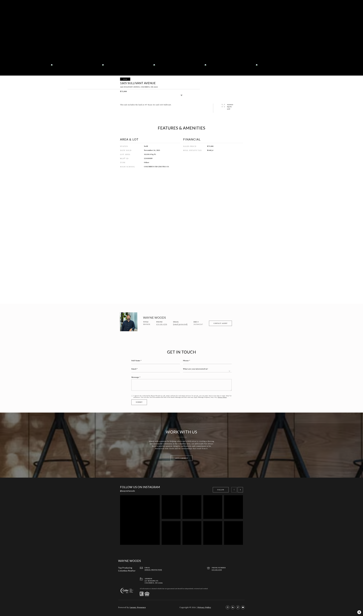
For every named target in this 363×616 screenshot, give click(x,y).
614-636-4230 (161, 324)
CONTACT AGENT (220, 323)
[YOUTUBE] (243, 607)
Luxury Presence (138, 607)
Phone (186, 360)
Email (133, 369)
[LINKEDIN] (233, 607)
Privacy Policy (222, 397)
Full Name (135, 360)
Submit (139, 402)
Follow (220, 490)
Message (135, 377)
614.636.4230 (217, 570)
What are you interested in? (195, 369)
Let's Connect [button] (181, 458)
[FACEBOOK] (238, 607)
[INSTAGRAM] (228, 607)
